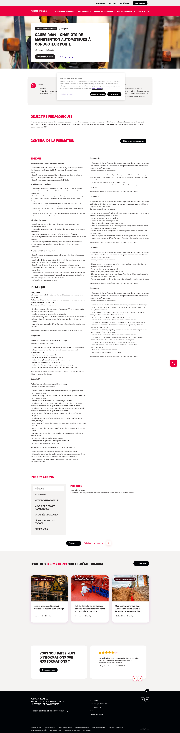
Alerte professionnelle (65, 728)
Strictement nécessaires (98, 94)
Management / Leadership (70, 41)
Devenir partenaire (96, 714)
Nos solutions (83, 11)
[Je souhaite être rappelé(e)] (173, 363)
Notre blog (112, 3)
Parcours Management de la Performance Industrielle (116, 30)
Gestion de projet (66, 32)
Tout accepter (114, 94)
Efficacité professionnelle (70, 29)
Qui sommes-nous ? (125, 11)
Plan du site (87, 730)
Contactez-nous (48, 670)
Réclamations (94, 711)
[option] (119, 659)
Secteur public (147, 33)
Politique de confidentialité (39, 730)
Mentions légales (36, 728)
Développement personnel (70, 25)
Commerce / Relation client (71, 19)
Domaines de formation (64, 11)
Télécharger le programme (133, 141)
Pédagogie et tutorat (68, 44)
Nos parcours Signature (103, 11)
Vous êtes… (142, 11)
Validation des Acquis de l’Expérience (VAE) (101, 38)
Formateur (146, 36)
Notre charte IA (127, 22)
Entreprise (146, 16)
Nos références (124, 3)
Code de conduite (49, 728)
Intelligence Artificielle (69, 35)
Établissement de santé (147, 28)
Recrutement (64, 47)
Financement (100, 3)
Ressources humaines (68, 50)
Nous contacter (140, 3)
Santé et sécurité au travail (71, 54)
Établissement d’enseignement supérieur (148, 22)
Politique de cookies (98, 728)
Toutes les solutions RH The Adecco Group (47, 711)
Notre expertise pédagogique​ (127, 17)
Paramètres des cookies (66, 94)
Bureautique (63, 16)
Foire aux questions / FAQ (99, 704)
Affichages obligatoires (82, 728)
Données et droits (55, 730)
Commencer (74, 543)
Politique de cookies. (97, 88)
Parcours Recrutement (107, 25)
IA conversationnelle (91, 41)
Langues (61, 38)
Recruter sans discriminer (109, 34)
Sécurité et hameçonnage (72, 730)
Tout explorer (141, 563)
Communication (65, 22)
